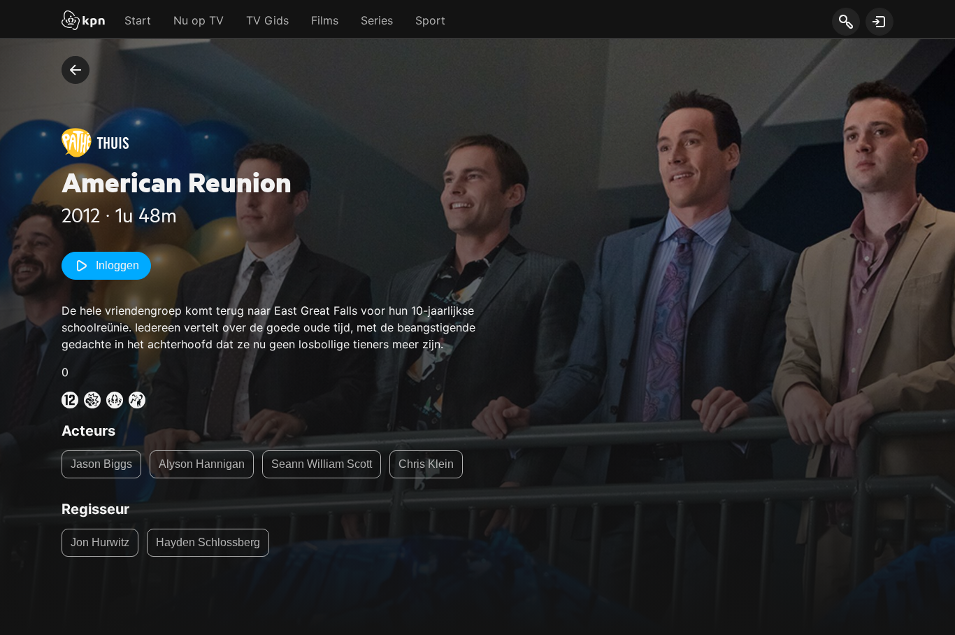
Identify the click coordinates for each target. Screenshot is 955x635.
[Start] (83, 22)
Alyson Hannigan (202, 464)
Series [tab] (377, 20)
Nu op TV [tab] (198, 20)
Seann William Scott (321, 464)
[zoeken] (845, 22)
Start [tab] (137, 20)
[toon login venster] (879, 22)
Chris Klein (426, 464)
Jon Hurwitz (100, 542)
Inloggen (117, 265)
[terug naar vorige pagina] (75, 70)
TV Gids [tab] (267, 20)
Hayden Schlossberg (208, 542)
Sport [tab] (430, 20)
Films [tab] (324, 20)
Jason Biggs (101, 464)
